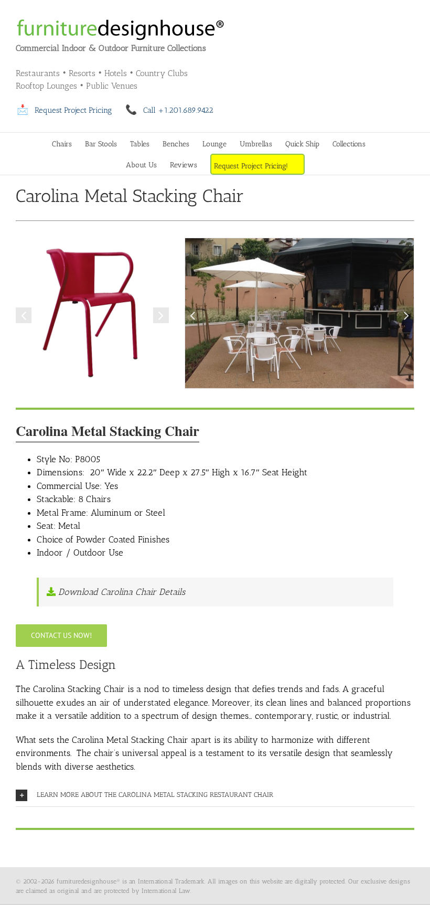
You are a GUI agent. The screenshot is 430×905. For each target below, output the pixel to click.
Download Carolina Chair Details (120, 592)
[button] (23, 315)
